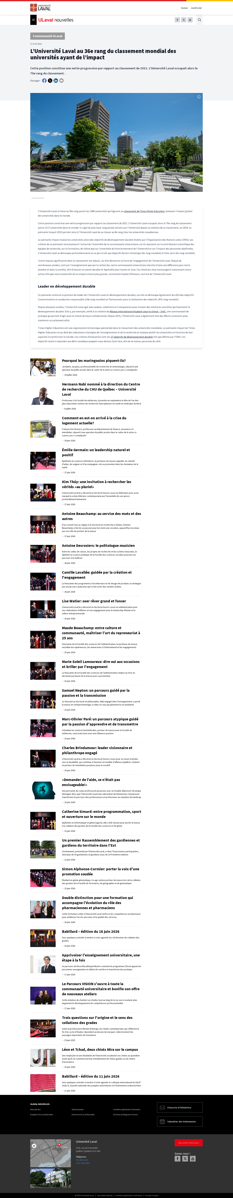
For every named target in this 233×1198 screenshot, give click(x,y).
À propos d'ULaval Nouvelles (41, 1114)
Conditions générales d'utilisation (126, 1109)
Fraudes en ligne (151, 1195)
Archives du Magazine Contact (125, 1114)
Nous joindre (35, 1109)
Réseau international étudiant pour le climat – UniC (138, 311)
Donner (184, 8)
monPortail (196, 8)
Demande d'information (188, 1142)
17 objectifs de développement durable (132, 336)
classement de (132, 211)
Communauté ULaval (47, 36)
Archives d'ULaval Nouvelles (83, 1114)
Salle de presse (77, 1109)
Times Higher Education (152, 211)
